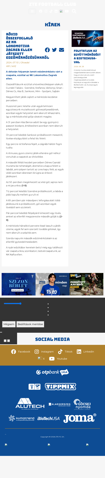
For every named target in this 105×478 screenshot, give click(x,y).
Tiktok (68, 351)
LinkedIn (88, 351)
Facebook (24, 351)
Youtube (62, 358)
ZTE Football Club (52, 4)
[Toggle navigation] (32, 11)
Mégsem (9, 324)
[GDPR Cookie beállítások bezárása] (1, 332)
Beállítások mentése (30, 324)
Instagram (47, 351)
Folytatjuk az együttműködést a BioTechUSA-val (87, 56)
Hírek (52, 25)
